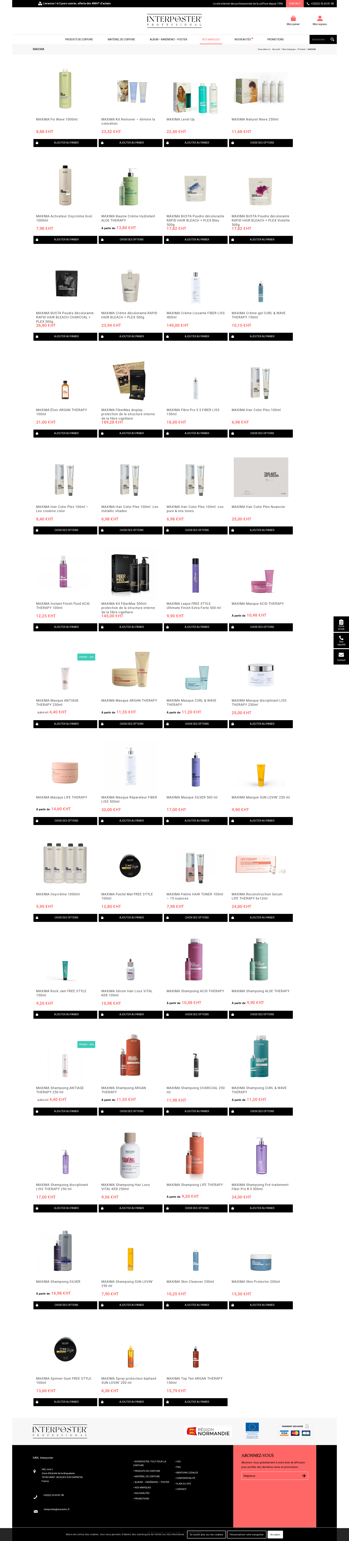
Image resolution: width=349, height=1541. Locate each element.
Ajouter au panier (66, 142)
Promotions (142, 1498)
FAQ (178, 1467)
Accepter (275, 1534)
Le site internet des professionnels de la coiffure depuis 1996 (248, 3)
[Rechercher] (323, 39)
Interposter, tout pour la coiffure (149, 1463)
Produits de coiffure (147, 1471)
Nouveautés (142, 1493)
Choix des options (262, 142)
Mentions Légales (187, 1472)
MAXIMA (38, 49)
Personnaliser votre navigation (247, 1534)
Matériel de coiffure (147, 1476)
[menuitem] (79, 39)
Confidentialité (185, 1478)
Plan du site (183, 1483)
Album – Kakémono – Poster (152, 1482)
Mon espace (320, 24)
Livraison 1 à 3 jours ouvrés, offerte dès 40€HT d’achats (77, 3)
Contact (295, 3)
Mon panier (293, 24)
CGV (178, 1461)
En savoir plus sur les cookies (206, 1534)
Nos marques (143, 1487)
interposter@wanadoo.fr (57, 1509)
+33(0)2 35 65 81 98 (322, 3)
